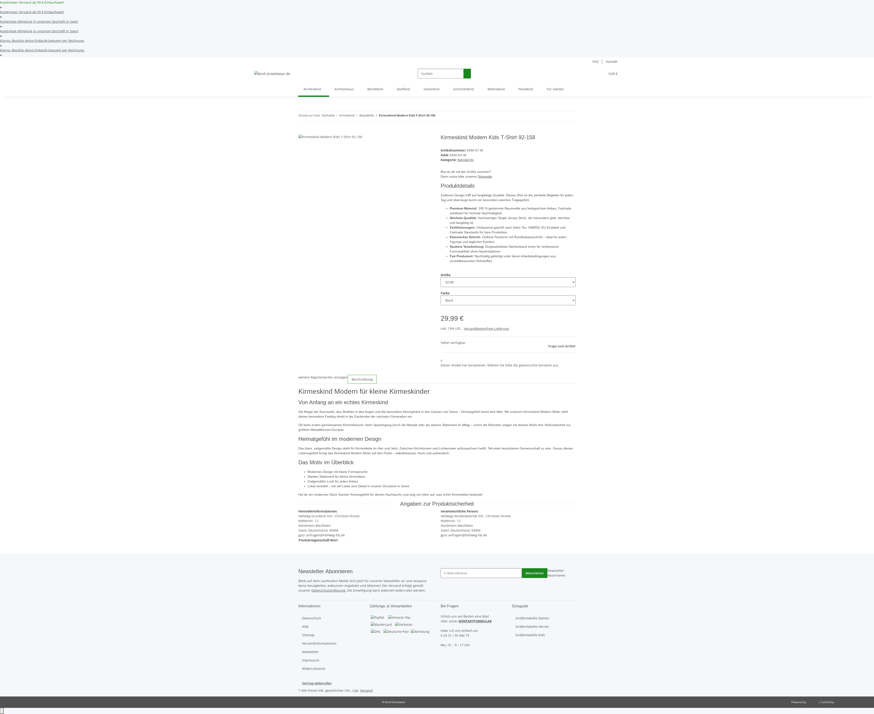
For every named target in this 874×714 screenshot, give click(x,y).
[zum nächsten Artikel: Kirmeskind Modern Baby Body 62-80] (447, 116)
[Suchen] (467, 73)
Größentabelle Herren (532, 626)
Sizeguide (485, 176)
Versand (366, 690)
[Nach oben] (2, 711)
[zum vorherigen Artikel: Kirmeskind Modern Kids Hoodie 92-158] (438, 116)
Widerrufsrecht (313, 668)
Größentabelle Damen (532, 618)
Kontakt (611, 61)
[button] (593, 73)
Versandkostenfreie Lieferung (486, 328)
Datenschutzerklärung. (328, 590)
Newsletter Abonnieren (556, 573)
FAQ (595, 61)
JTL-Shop (812, 702)
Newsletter (310, 652)
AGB (305, 626)
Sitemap (308, 635)
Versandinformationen (319, 643)
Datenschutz (311, 618)
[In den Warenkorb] (302, 131)
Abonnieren (535, 573)
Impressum (310, 660)
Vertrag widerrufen (317, 683)
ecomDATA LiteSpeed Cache (852, 702)
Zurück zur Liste (309, 115)
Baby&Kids (465, 160)
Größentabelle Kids (530, 635)
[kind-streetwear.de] (272, 73)
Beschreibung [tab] (362, 379)
